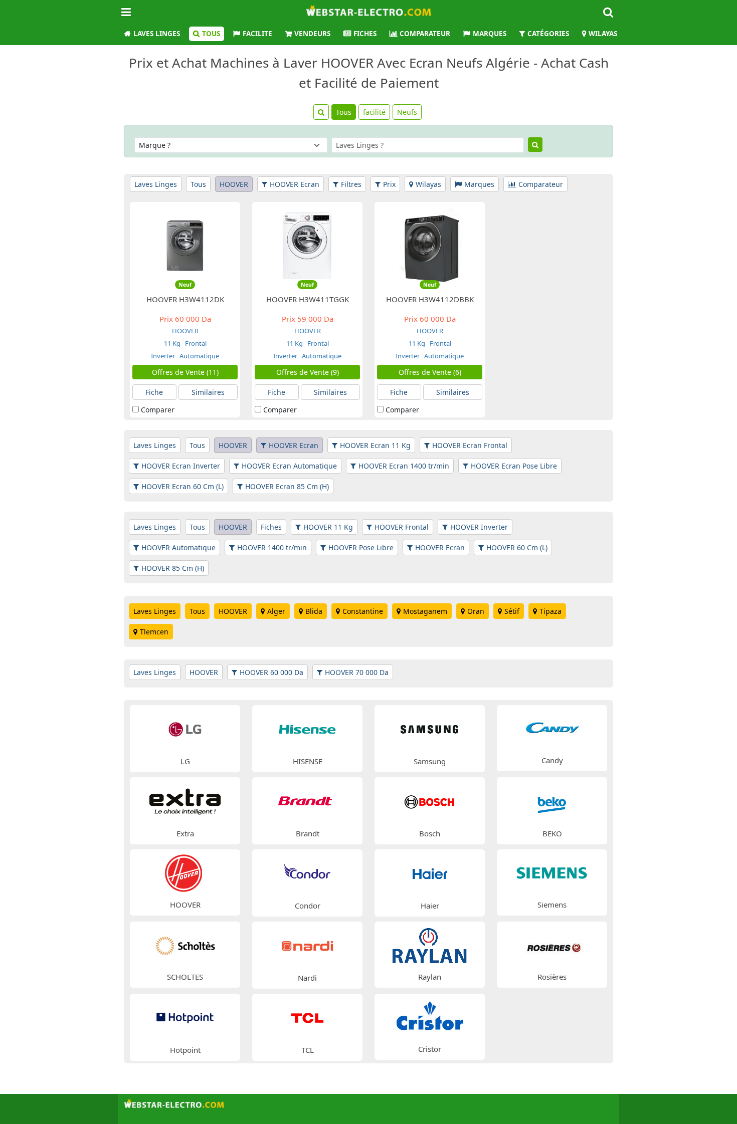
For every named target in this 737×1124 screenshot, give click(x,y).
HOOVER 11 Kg (328, 527)
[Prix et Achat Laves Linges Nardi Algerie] (307, 945)
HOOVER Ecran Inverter (180, 466)
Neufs (407, 112)
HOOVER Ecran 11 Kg (375, 445)
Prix (389, 184)
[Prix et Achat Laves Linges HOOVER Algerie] (185, 872)
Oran (475, 611)
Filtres (351, 184)
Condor (307, 906)
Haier (430, 906)
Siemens (552, 905)
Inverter (163, 355)
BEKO (552, 833)
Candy (552, 760)
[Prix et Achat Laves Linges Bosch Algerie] (429, 800)
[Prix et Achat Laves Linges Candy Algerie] (552, 728)
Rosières (552, 977)
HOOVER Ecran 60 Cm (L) (182, 486)
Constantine (362, 611)
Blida (313, 611)
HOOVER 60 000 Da (271, 672)
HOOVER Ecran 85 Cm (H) (287, 486)
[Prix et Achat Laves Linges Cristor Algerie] (429, 1016)
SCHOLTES (185, 977)
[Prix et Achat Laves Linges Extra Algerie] (185, 800)
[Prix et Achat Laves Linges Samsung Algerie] (429, 728)
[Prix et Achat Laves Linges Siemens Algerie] (552, 872)
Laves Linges (156, 33)
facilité (374, 112)
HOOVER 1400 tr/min (272, 547)
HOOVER (234, 184)
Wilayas (603, 33)
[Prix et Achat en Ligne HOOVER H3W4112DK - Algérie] (185, 245)
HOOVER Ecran (294, 184)
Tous (211, 33)
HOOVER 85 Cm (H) (172, 568)
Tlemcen (154, 631)
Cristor (429, 1049)
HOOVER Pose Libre (361, 547)
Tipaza (550, 611)
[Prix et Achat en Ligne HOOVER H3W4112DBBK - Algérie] (429, 245)
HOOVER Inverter (479, 527)
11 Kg (172, 343)
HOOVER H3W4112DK (185, 299)
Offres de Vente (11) (185, 372)
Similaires (208, 392)
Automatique (198, 355)
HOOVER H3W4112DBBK (430, 299)
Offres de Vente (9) (307, 372)
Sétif (511, 611)
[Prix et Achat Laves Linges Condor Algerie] (307, 872)
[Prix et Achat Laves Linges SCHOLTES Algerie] (185, 944)
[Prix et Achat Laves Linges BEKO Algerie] (552, 800)
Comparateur (425, 33)
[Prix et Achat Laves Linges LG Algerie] (185, 728)
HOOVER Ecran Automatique (289, 466)
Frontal (195, 343)
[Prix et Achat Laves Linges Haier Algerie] (429, 872)
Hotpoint (185, 1050)
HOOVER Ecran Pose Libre (514, 466)
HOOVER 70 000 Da (357, 672)
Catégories (548, 33)
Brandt (307, 833)
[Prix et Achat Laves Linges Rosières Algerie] (552, 944)
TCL (307, 1050)
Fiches (365, 33)
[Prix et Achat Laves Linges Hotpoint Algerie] (185, 1017)
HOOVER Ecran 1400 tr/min (403, 466)
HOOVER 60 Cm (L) (516, 547)
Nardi (307, 978)
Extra (185, 833)
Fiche (154, 392)
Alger (276, 611)
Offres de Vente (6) (430, 372)
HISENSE (307, 761)
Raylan (429, 977)
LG (185, 761)
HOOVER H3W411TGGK (307, 299)
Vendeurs (312, 33)
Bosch (429, 833)
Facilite (257, 33)
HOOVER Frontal (402, 527)
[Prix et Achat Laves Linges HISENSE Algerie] (307, 728)
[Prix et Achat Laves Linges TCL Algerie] (307, 1017)
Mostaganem (425, 611)
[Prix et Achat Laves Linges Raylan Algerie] (429, 944)
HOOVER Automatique (178, 547)
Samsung (430, 761)
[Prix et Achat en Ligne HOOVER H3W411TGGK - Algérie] (307, 245)
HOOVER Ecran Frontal (469, 445)
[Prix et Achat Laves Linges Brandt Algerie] (307, 800)
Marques (489, 33)
